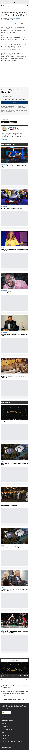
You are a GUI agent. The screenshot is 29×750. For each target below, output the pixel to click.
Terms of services (17, 106)
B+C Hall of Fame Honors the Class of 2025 (15, 676)
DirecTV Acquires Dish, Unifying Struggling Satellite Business (15, 686)
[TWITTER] (11, 129)
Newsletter (25, 23)
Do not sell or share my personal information (12, 741)
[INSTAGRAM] (13, 129)
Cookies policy (5, 726)
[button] (2, 6)
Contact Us (4, 738)
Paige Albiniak (6, 18)
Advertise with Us (6, 735)
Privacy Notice (19, 107)
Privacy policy (5, 723)
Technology (4, 9)
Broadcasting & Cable (15, 18)
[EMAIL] (18, 129)
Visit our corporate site (7, 708)
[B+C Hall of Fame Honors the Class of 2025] (14, 670)
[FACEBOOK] (9, 129)
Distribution (10, 9)
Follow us (18, 23)
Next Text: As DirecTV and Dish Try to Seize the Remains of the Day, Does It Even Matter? (15, 693)
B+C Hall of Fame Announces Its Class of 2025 (15, 680)
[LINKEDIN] (16, 129)
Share (5, 23)
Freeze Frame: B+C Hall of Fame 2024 (13, 699)
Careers (3, 732)
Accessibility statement (7, 729)
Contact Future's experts (7, 720)
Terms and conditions (6, 717)
